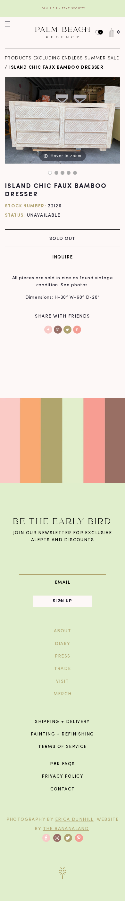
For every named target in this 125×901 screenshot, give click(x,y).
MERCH (63, 694)
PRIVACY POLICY (63, 776)
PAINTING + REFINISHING (62, 734)
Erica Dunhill (74, 819)
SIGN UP (62, 601)
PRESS (63, 656)
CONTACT (62, 789)
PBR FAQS (62, 764)
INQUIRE (62, 257)
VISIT (62, 681)
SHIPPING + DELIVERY (62, 722)
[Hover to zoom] (62, 120)
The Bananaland (66, 829)
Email (62, 582)
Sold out (62, 238)
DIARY (63, 644)
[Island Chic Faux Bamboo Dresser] (50, 173)
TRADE (62, 668)
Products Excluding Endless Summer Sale (62, 58)
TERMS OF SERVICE (62, 746)
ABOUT (62, 631)
